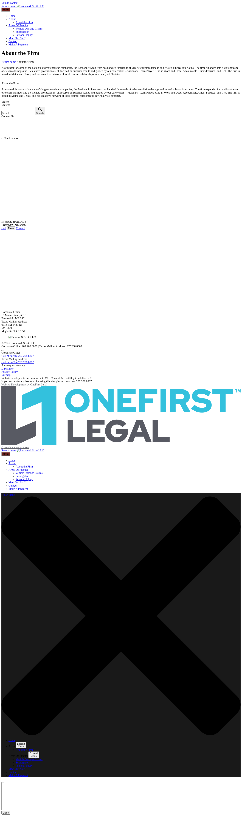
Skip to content (9, 2)
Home (12, 15)
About (12, 19)
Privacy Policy (9, 371)
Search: (5, 104)
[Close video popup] (2, 782)
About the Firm (24, 22)
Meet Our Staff (17, 38)
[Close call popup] (2, 350)
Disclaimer (7, 368)
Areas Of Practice (18, 25)
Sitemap (5, 374)
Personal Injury (24, 34)
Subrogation (22, 31)
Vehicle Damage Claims (29, 28)
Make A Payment (18, 44)
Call (3, 228)
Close (6, 812)
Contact (13, 41)
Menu (6, 9)
